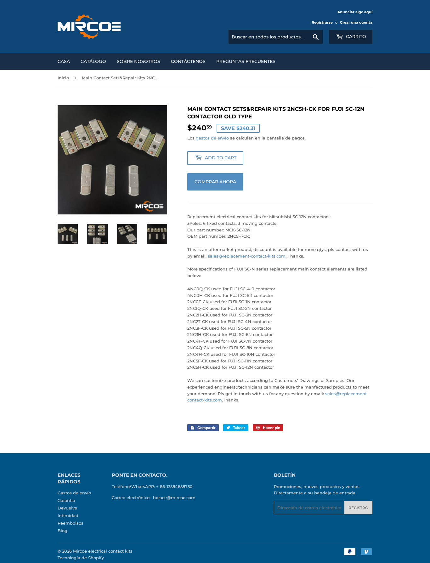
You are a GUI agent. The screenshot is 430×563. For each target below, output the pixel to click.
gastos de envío (212, 137)
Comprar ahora (215, 182)
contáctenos (188, 61)
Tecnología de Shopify (81, 557)
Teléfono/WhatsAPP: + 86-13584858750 (152, 486)
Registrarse (322, 22)
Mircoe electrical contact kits (103, 551)
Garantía (66, 500)
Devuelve (67, 507)
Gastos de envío (74, 492)
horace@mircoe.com (174, 497)
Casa (64, 61)
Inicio (63, 77)
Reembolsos (70, 523)
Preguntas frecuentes (245, 61)
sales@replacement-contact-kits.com (247, 256)
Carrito (355, 36)
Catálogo (93, 61)
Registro (358, 507)
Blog (62, 530)
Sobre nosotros (138, 61)
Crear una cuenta (356, 22)
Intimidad (68, 515)
